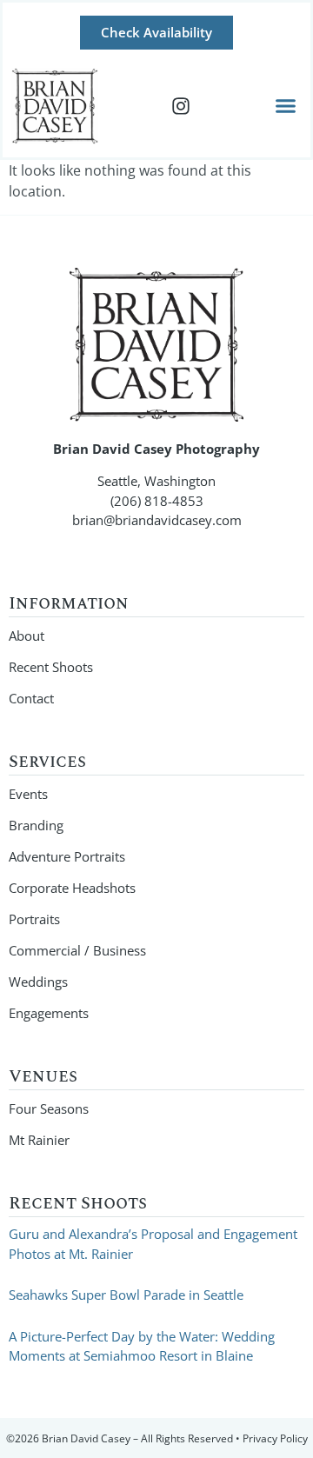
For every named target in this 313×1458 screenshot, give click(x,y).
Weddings (38, 981)
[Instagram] (181, 106)
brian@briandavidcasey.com (157, 520)
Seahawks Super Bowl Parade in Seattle (126, 1294)
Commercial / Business (77, 950)
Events (28, 793)
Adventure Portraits (67, 856)
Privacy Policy (275, 1438)
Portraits (34, 919)
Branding (36, 825)
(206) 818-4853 (156, 500)
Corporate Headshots (72, 887)
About (26, 635)
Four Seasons (49, 1108)
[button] (286, 106)
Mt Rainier (39, 1139)
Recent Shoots (51, 667)
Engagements (49, 1013)
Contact (31, 698)
